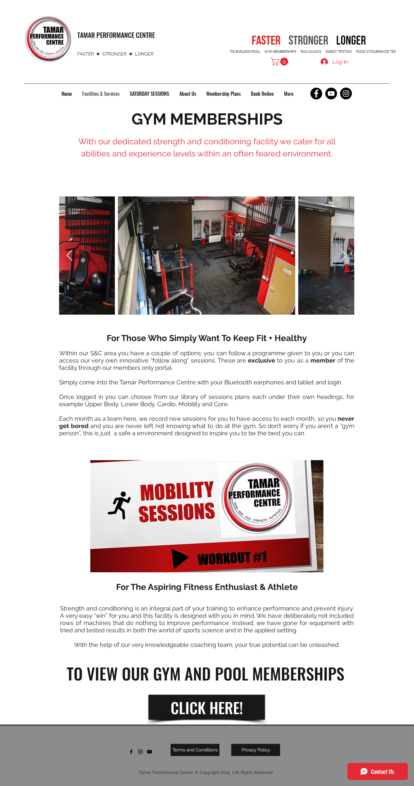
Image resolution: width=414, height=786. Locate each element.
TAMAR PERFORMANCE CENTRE (116, 35)
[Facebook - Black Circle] (316, 93)
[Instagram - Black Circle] (346, 93)
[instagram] (140, 752)
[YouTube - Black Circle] (331, 93)
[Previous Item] (69, 256)
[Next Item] (343, 256)
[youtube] (149, 752)
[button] (280, 61)
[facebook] (131, 752)
